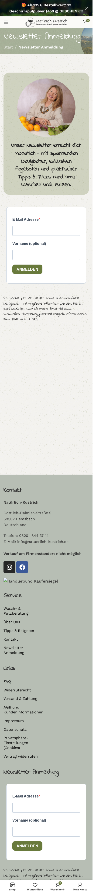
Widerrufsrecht (17, 690)
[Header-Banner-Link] (46, 8)
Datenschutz (15, 729)
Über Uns (11, 622)
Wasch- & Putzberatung (15, 611)
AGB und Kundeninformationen (23, 709)
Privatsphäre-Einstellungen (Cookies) (15, 743)
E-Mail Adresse (25, 219)
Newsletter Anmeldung (13, 650)
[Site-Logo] (46, 21)
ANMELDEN (27, 269)
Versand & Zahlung (20, 698)
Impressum (13, 721)
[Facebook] (22, 567)
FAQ (7, 681)
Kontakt (10, 639)
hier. (35, 319)
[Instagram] (9, 567)
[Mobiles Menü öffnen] (5, 22)
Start (8, 47)
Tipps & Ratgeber (18, 630)
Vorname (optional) (29, 244)
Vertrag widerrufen (20, 756)
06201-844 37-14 (34, 535)
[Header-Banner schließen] (87, 8)
